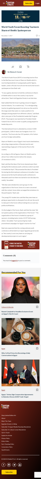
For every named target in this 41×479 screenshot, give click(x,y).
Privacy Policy (6, 438)
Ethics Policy (5, 441)
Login (37, 3)
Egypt (3, 348)
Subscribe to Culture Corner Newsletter (14, 430)
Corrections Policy (7, 447)
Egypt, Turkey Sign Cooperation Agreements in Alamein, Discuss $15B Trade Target (17, 396)
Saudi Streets (6, 450)
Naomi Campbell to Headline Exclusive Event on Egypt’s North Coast (17, 313)
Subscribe (28, 3)
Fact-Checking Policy (8, 444)
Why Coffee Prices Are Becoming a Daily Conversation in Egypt (16, 354)
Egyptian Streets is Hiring (9, 424)
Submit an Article (7, 435)
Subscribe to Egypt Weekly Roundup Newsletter (16, 427)
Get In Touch (6, 432)
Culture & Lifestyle (7, 307)
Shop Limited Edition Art (9, 415)
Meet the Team (6, 421)
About (3, 418)
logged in (14, 260)
